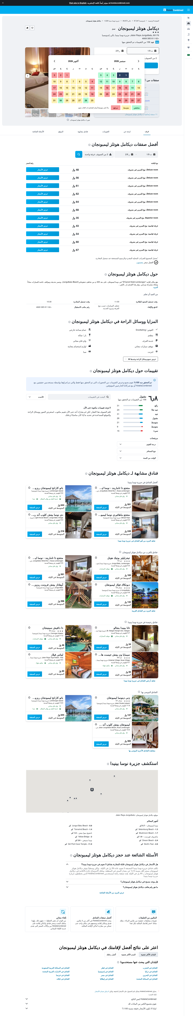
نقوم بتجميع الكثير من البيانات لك (142, 1003)
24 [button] (113, 94)
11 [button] (107, 81)
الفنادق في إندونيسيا (105, 971)
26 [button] (101, 94)
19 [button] (101, 87)
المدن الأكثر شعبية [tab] (128, 954)
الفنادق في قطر (107, 967)
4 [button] (107, 75)
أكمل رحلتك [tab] (111, 954)
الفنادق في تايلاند (63, 978)
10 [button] (113, 81)
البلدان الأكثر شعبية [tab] (148, 954)
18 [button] (107, 87)
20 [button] (138, 94)
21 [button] (132, 94)
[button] (3, 3)
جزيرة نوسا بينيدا (114, 21)
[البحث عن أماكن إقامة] (188, 23)
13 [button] (138, 87)
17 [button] (113, 87)
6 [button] (138, 81)
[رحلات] (188, 47)
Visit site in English (78, 3)
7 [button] (132, 81)
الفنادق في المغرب (150, 967)
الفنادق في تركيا (151, 971)
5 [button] (100, 75)
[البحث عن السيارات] (188, 29)
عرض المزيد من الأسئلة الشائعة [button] (112, 892)
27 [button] (138, 100)
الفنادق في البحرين (150, 975)
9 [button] (119, 81)
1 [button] (126, 75)
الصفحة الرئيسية (153, 21)
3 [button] (113, 75)
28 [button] (132, 100)
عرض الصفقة (101, 507)
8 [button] (126, 81)
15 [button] (126, 87)
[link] (136, 540)
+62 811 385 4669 (150, 38)
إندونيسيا (142, 21)
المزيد (155, 287)
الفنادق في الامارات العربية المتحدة (56, 971)
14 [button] (132, 87)
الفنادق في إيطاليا (106, 978)
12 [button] (101, 81)
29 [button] (126, 100)
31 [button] (54, 100)
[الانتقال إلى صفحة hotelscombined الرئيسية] (173, 10)
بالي (129, 21)
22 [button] (126, 94)
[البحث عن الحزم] (188, 34)
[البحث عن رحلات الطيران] (188, 18)
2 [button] (119, 75)
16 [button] (120, 87)
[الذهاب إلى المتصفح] (188, 40)
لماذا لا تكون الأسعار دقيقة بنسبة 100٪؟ (139, 1008)
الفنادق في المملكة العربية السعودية (55, 967)
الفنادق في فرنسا (62, 975)
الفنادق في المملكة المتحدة (147, 978)
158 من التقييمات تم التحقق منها (136, 42)
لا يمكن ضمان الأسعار (102, 991)
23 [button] (120, 94)
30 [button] (120, 100)
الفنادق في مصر (107, 975)
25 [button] (107, 94)
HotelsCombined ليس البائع (143, 998)
